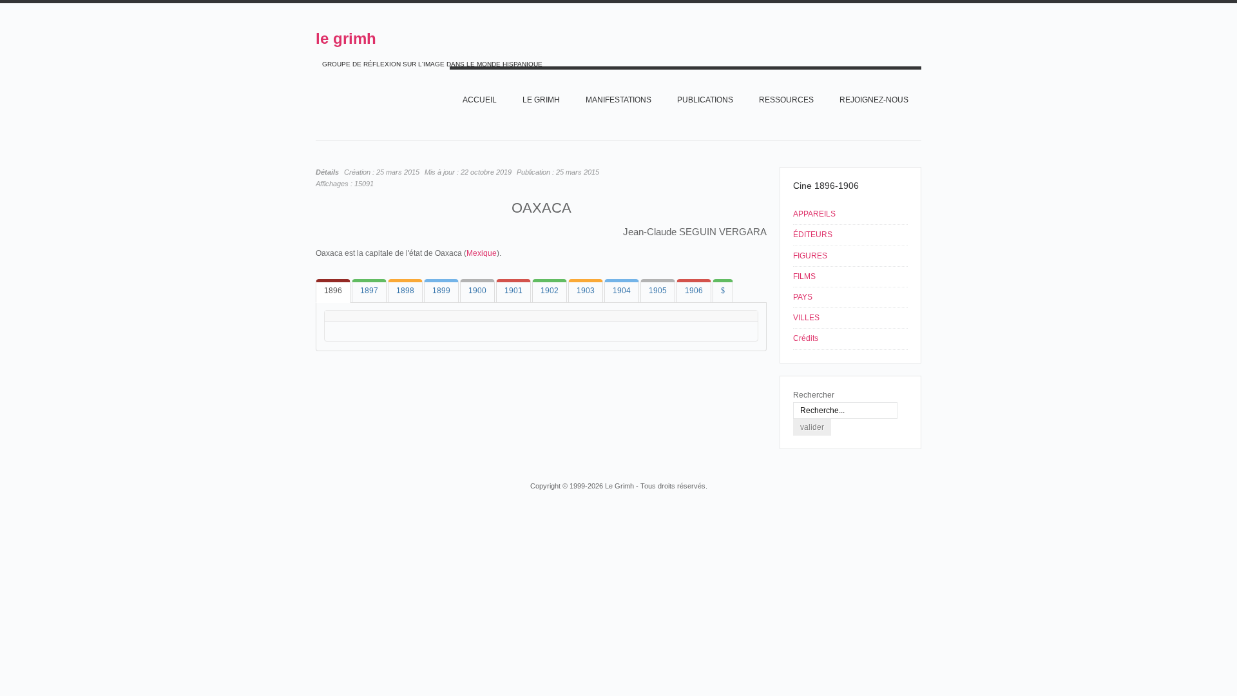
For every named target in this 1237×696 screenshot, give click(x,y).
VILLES (806, 317)
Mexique (481, 253)
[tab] (333, 291)
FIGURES (810, 255)
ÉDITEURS (812, 234)
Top (920, 461)
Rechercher (813, 395)
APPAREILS (814, 213)
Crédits (805, 338)
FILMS (804, 276)
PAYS (802, 297)
